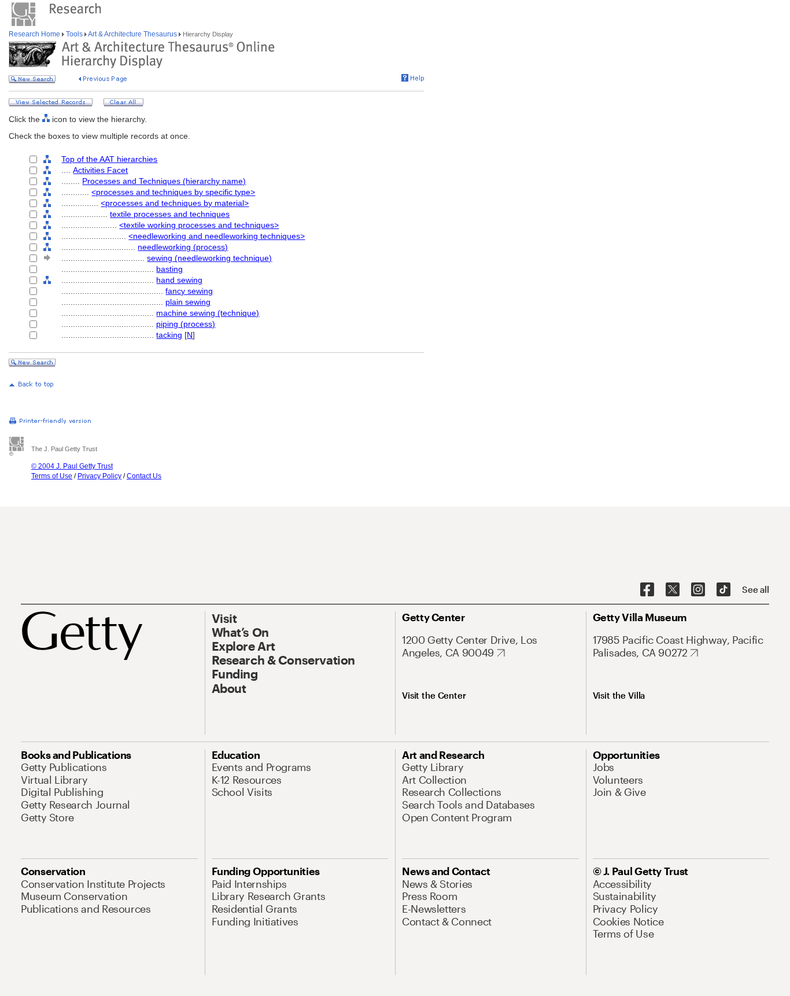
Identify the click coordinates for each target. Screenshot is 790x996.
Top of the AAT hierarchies (109, 159)
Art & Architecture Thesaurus (133, 34)
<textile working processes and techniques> (199, 225)
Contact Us (144, 476)
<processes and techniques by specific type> (173, 192)
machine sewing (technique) (207, 313)
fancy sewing (189, 291)
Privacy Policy (99, 476)
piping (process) (185, 324)
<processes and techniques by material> (175, 203)
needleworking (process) (183, 247)
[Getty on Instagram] (698, 590)
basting (169, 269)
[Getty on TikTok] (723, 590)
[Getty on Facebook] (647, 590)
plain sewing (188, 302)
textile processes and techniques (170, 214)
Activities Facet (100, 170)
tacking (169, 335)
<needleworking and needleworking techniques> (216, 236)
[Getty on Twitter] (673, 590)
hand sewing (179, 280)
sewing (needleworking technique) (209, 258)
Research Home (35, 34)
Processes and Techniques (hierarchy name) (164, 181)
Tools (74, 34)
